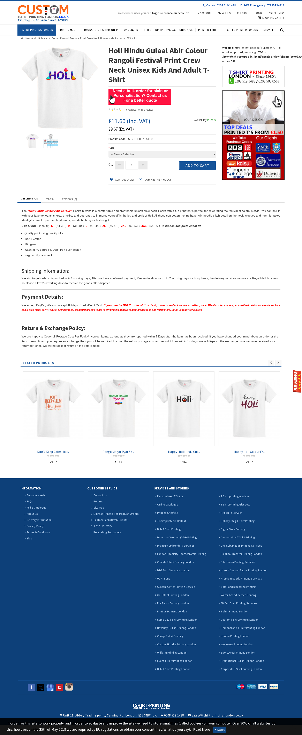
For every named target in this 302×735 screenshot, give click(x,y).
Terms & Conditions (39, 532)
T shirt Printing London (234, 611)
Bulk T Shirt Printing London (173, 669)
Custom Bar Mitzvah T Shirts (110, 520)
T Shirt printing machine (235, 496)
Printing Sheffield (167, 513)
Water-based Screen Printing (238, 595)
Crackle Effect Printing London (175, 562)
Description (29, 198)
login (155, 13)
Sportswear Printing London (238, 652)
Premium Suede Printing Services (241, 578)
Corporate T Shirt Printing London (241, 669)
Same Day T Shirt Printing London (177, 619)
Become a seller (37, 495)
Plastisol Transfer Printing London (241, 554)
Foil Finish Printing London (173, 603)
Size (112, 147)
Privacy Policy (35, 526)
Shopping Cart (273, 18)
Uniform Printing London (172, 652)
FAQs (30, 501)
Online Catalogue (167, 504)
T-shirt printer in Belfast (171, 521)
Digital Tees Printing (233, 529)
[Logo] (151, 706)
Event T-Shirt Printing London (174, 661)
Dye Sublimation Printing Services (241, 545)
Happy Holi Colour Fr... (249, 452)
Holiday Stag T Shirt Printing (238, 521)
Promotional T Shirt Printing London (242, 661)
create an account (176, 13)
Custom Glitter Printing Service (176, 587)
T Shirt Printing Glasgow (235, 504)
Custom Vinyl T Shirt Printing (238, 537)
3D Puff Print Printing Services (239, 603)
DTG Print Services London (173, 570)
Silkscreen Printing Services (238, 562)
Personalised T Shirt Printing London (243, 628)
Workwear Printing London (237, 644)
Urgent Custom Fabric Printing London (244, 570)
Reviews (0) (69, 199)
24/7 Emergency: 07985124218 (264, 5)
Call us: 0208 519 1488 (221, 5)
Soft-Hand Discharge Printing (238, 587)
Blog (29, 538)
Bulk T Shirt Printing (169, 529)
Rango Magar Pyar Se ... (119, 452)
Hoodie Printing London (235, 636)
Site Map (98, 507)
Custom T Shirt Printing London (239, 619)
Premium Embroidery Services (176, 545)
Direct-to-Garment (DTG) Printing (177, 537)
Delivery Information (39, 520)
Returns (98, 501)
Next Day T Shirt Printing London (176, 628)
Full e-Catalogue (36, 507)
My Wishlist (225, 13)
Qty (110, 165)
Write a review (145, 109)
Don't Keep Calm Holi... (53, 452)
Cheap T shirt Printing (170, 636)
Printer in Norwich (231, 513)
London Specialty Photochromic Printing (181, 554)
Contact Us (100, 495)
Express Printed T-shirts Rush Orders (116, 514)
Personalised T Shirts (170, 496)
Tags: (50, 199)
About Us (32, 514)
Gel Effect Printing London (173, 595)
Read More (201, 729)
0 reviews (131, 109)
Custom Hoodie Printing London (176, 644)
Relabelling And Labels (107, 532)
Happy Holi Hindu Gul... (184, 452)
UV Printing (163, 578)
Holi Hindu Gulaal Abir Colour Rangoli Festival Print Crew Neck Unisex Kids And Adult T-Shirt (80, 38)
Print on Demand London (172, 611)
